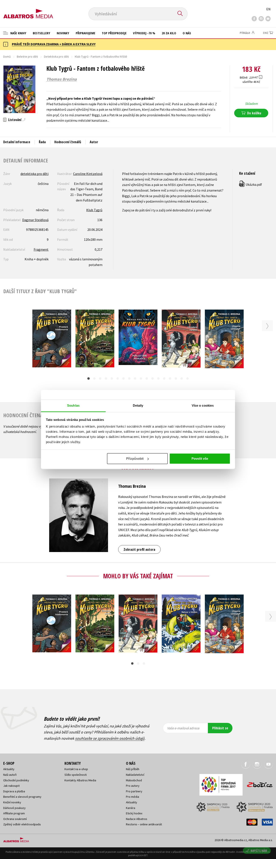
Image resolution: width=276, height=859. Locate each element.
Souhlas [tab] (73, 405)
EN (268, 9)
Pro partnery (134, 791)
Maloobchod (134, 780)
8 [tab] (129, 378)
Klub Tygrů (94, 210)
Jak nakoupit (11, 786)
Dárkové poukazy (14, 808)
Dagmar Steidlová (35, 220)
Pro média (132, 797)
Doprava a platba (14, 791)
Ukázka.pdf (251, 184)
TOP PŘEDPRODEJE (114, 33)
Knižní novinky (12, 802)
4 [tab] (106, 378)
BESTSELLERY (41, 33)
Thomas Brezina (61, 79)
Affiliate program (14, 813)
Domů (7, 56)
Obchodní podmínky (16, 780)
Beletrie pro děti (27, 56)
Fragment (41, 249)
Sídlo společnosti (75, 775)
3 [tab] (100, 378)
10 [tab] (141, 378)
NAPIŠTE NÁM (259, 850)
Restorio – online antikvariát (144, 824)
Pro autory (133, 786)
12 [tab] (152, 378)
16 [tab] (176, 378)
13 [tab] (158, 378)
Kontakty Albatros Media (80, 780)
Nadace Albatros (136, 819)
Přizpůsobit (135, 458)
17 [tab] (181, 378)
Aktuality (8, 769)
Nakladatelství (135, 775)
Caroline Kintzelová (87, 173)
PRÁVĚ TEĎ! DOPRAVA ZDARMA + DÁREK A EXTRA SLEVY (54, 44)
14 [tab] (164, 378)
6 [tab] (117, 378)
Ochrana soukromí (15, 819)
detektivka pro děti (34, 173)
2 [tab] (94, 378)
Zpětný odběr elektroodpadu (22, 824)
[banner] (28, 10)
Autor (94, 142)
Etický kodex (134, 813)
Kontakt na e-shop (76, 769)
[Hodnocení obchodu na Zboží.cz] (258, 783)
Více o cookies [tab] (203, 405)
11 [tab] (147, 378)
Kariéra (130, 808)
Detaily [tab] (138, 405)
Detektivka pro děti (56, 56)
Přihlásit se (220, 728)
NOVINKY (63, 33)
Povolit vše (199, 458)
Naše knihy (17, 33)
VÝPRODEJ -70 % (144, 33)
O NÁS (187, 33)
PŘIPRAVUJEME (85, 33)
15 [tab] (170, 378)
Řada (42, 142)
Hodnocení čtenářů (67, 142)
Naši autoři (10, 775)
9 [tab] (135, 378)
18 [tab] (187, 378)
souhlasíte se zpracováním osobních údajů (109, 738)
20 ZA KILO (169, 33)
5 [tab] (112, 378)
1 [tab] (88, 378)
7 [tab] (123, 378)
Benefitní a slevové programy (22, 797)
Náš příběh (132, 769)
